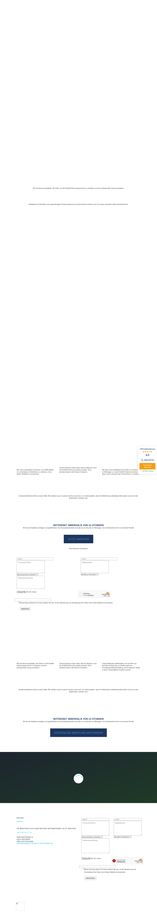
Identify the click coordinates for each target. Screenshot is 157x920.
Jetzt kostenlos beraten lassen (51, 404)
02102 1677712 (149, 460)
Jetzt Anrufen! (78, 539)
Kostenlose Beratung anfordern (78, 733)
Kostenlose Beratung (33, 54)
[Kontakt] (78, 517)
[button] (36, 485)
